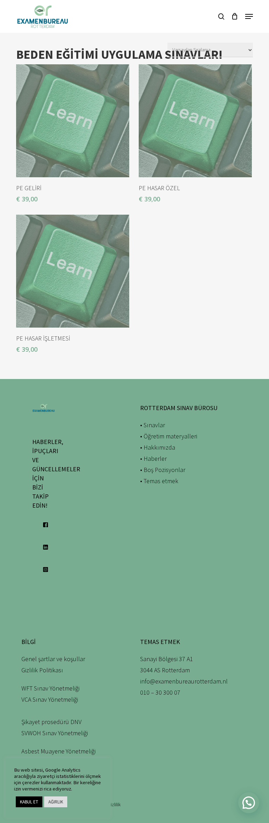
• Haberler (153, 459)
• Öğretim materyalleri (168, 436)
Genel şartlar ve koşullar (53, 659)
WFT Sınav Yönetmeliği (50, 688)
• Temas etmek (159, 481)
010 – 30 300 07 (160, 692)
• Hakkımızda (157, 447)
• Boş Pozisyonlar (162, 470)
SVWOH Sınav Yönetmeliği (54, 733)
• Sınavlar (152, 425)
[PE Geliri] (72, 120)
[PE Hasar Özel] (195, 120)
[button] (249, 16)
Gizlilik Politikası (42, 670)
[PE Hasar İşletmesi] (72, 271)
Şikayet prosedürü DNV (51, 722)
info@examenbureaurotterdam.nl (184, 681)
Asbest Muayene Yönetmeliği (58, 751)
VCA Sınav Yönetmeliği (49, 699)
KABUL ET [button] (29, 802)
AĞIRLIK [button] (55, 802)
